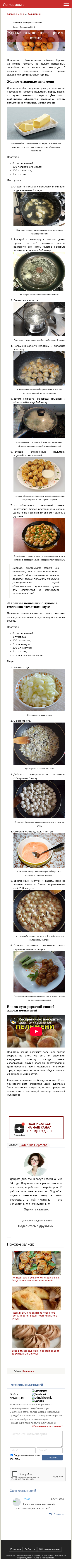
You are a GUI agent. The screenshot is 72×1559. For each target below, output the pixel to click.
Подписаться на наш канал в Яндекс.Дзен (39, 1127)
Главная (15, 1549)
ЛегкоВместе (48, 1558)
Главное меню (16, 13)
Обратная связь (49, 1549)
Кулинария (34, 13)
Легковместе (14, 5)
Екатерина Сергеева (33, 1145)
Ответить (59, 1514)
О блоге (30, 1549)
